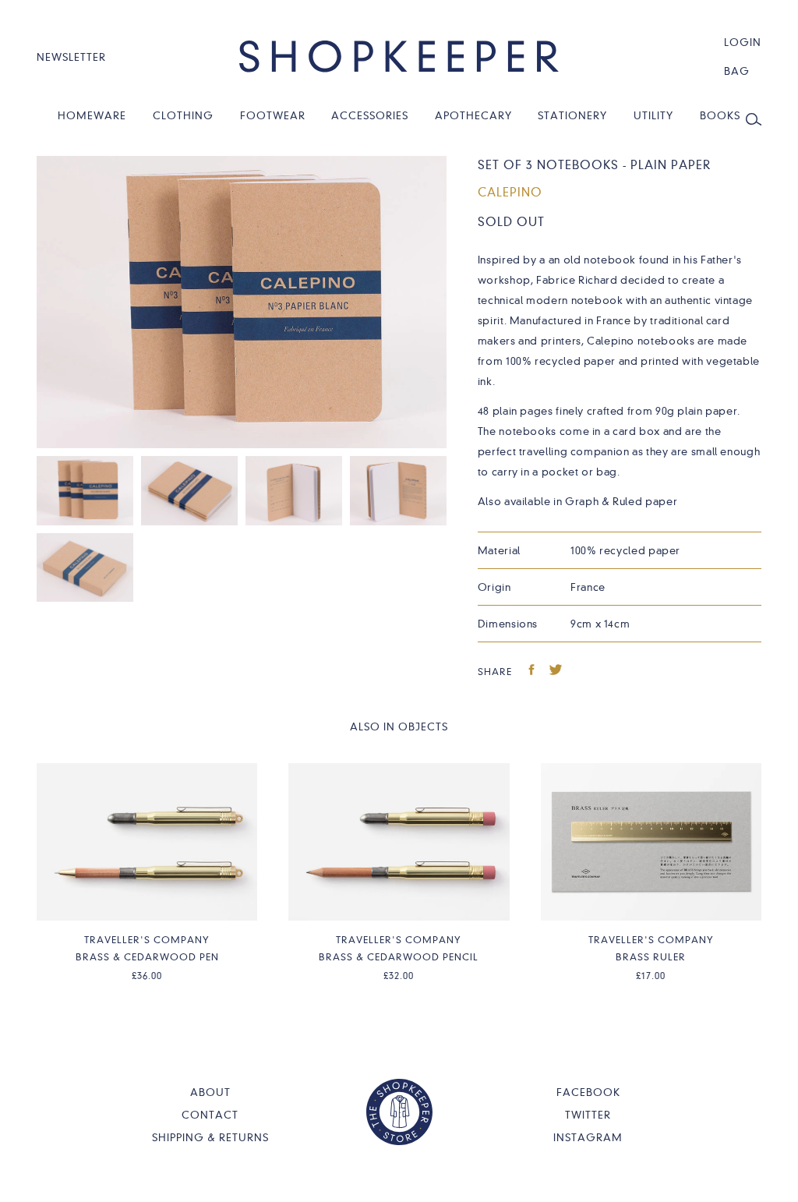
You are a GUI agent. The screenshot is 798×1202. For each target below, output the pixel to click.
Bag (737, 71)
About (210, 1092)
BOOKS (720, 115)
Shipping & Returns (210, 1137)
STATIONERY (572, 115)
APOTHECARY (473, 115)
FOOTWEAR (272, 115)
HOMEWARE (92, 115)
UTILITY (653, 115)
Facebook (588, 1092)
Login (742, 42)
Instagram (588, 1137)
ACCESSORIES (369, 115)
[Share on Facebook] (532, 672)
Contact (210, 1114)
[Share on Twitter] (556, 672)
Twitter (588, 1114)
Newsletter (71, 57)
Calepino (510, 193)
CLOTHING (183, 115)
